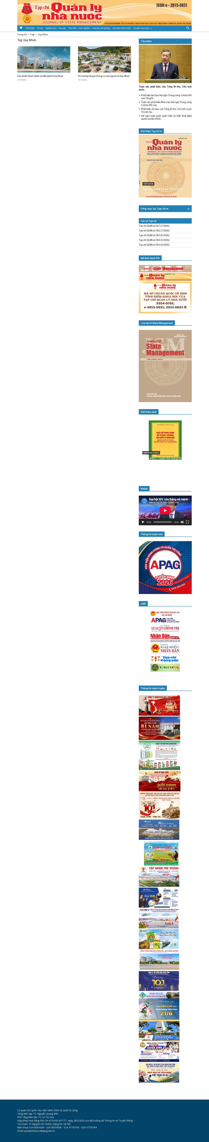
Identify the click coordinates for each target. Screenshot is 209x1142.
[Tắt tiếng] (182, 522)
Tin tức (40, 28)
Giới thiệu (30, 28)
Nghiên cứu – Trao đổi (56, 28)
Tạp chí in (148, 184)
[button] (188, 27)
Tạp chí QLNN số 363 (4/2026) (154, 244)
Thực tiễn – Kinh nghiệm (79, 28)
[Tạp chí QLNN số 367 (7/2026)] (165, 166)
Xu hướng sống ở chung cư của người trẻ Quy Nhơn (104, 76)
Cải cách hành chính (122, 28)
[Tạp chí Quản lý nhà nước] (104, 12)
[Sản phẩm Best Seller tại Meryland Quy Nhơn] (43, 59)
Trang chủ (22, 34)
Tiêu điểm (146, 41)
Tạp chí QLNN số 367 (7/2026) (162, 189)
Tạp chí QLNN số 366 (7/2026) (154, 230)
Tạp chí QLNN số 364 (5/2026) (154, 240)
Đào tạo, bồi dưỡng (101, 28)
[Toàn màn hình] (187, 522)
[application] (165, 510)
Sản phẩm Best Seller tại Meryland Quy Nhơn (40, 76)
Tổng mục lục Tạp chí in (154, 208)
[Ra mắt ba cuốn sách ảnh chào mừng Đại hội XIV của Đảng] (165, 446)
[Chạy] (143, 522)
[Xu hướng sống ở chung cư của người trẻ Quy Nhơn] (104, 59)
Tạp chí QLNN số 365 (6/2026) (154, 235)
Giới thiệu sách (149, 412)
